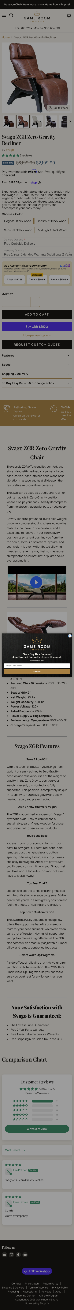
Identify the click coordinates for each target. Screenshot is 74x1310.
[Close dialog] (70, 635)
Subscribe (36, 671)
